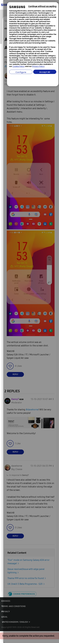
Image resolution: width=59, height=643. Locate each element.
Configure (20, 72)
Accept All (44, 72)
